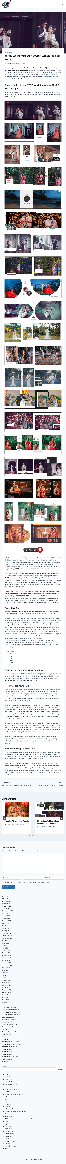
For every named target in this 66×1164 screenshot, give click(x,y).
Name (5, 878)
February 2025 (6, 903)
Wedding (5, 1039)
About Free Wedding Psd (13, 1089)
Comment (6, 856)
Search (4, 1066)
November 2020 (7, 987)
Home (7, 1114)
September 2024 (7, 911)
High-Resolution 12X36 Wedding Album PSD (16, 784)
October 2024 (6, 908)
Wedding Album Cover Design (11, 1044)
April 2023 (5, 928)
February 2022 (6, 953)
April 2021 (5, 975)
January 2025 (6, 906)
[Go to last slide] (4, 818)
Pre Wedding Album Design (11, 1032)
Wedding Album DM (8, 1049)
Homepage (8, 1116)
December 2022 (7, 933)
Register (7, 1138)
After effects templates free (14, 1094)
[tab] (29, 835)
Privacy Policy (9, 1079)
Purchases (8, 1136)
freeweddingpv (10, 63)
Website (48, 878)
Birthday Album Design (9, 1019)
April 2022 (5, 948)
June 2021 (5, 970)
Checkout (8, 1104)
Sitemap (7, 1143)
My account (8, 1129)
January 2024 (6, 921)
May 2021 (5, 973)
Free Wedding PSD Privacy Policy (15, 1111)
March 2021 (5, 977)
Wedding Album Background (46, 51)
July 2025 (5, 896)
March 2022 (6, 950)
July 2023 (5, 926)
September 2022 (7, 938)
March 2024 (6, 916)
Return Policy (9, 1082)
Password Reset (10, 1131)
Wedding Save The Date (10, 1056)
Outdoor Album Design (9, 1027)
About (7, 1074)
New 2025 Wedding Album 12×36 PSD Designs (51, 785)
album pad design (8, 1017)
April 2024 (5, 913)
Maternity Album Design (9, 1024)
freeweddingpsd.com (11, 647)
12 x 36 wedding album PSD (29, 51)
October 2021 (6, 963)
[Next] (61, 818)
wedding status (7, 1059)
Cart (6, 1099)
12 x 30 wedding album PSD (12, 51)
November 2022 (7, 935)
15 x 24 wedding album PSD (11, 1012)
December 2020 (7, 985)
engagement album (8, 1022)
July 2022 (5, 940)
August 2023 (6, 923)
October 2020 (6, 990)
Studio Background (8, 1037)
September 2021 (7, 965)
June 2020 (5, 1000)
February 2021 (6, 980)
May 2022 (5, 945)
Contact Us (8, 1077)
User (6, 1148)
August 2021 (6, 968)
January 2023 (6, 931)
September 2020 (7, 992)
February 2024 (6, 918)
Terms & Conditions (11, 1084)
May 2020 (5, 1002)
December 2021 (7, 958)
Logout (7, 1124)
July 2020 (5, 997)
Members (8, 1126)
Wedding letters (7, 1054)
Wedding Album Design (9, 1046)
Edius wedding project (12, 1109)
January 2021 (6, 982)
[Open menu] (62, 4)
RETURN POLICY (10, 1141)
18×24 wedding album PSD (11, 1014)
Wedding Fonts (7, 1051)
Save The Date (7, 1034)
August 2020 (6, 995)
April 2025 (5, 898)
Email (26, 878)
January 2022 (6, 955)
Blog (6, 1096)
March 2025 (6, 901)
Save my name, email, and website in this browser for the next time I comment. (27, 882)
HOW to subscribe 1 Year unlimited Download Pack (21, 1119)
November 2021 (7, 960)
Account (7, 1092)
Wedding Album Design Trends (17, 821)
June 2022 (5, 943)
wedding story (6, 1061)
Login (6, 1121)
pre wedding (6, 1029)
